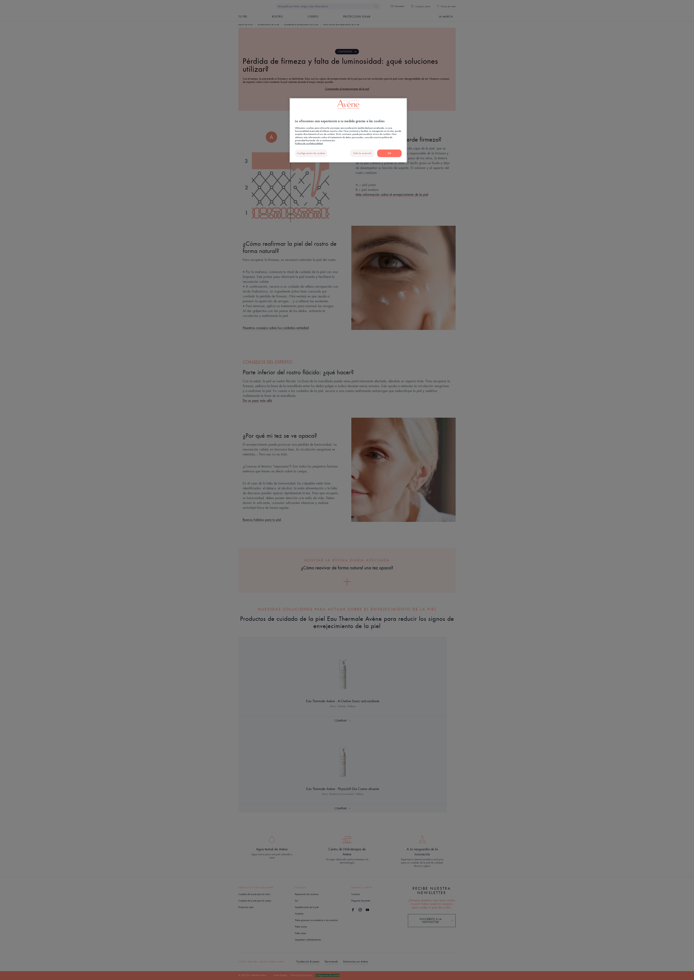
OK (389, 153)
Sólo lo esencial (362, 153)
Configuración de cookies (311, 153)
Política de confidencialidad (309, 143)
